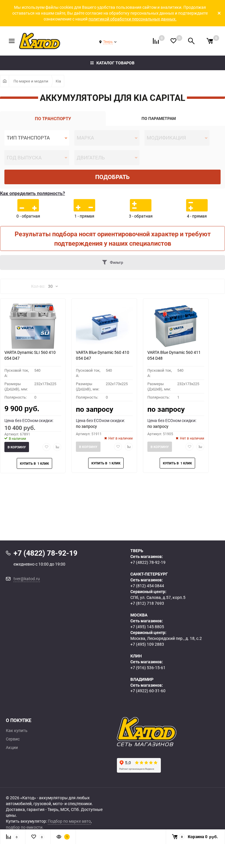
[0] (209, 41)
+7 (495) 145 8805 (147, 626)
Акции (12, 747)
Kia (58, 81)
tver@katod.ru (26, 578)
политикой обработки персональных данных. (132, 19)
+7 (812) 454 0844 (147, 585)
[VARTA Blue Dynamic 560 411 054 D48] (175, 326)
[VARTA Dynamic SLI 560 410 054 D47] (32, 326)
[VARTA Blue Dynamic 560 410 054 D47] (104, 326)
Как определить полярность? (32, 193)
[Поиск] (191, 41)
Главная (4, 81)
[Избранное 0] (173, 41)
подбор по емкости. (25, 827)
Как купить (17, 730)
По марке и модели (30, 81)
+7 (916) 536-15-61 (148, 667)
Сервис (13, 739)
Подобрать (112, 177)
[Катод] (168, 731)
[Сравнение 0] (156, 41)
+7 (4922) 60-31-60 (148, 690)
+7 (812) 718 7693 (147, 603)
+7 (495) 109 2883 (147, 644)
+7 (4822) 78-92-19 (148, 562)
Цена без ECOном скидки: (28, 420)
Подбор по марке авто (69, 821)
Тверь (108, 41)
